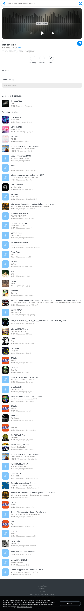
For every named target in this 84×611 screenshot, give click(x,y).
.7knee (21, 52)
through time (30, 52)
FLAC (4, 52)
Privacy (42, 589)
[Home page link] (4, 3)
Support (42, 591)
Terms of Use (42, 586)
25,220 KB (12, 52)
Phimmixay (6, 48)
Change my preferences (24, 607)
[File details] (42, 103)
